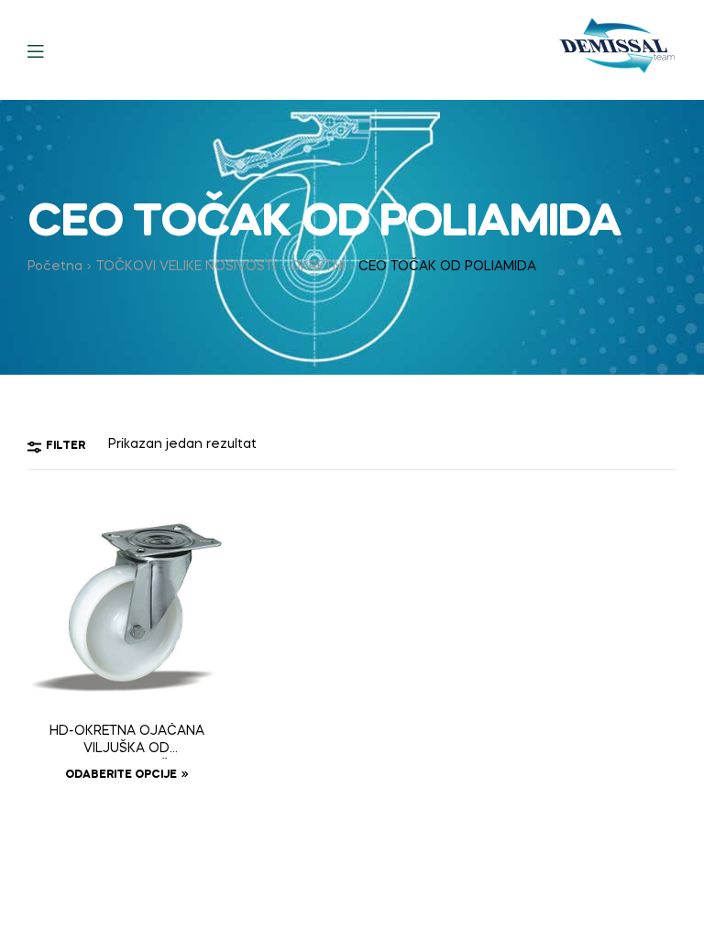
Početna (55, 266)
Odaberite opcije (121, 775)
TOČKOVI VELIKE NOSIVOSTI (186, 266)
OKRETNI (317, 266)
